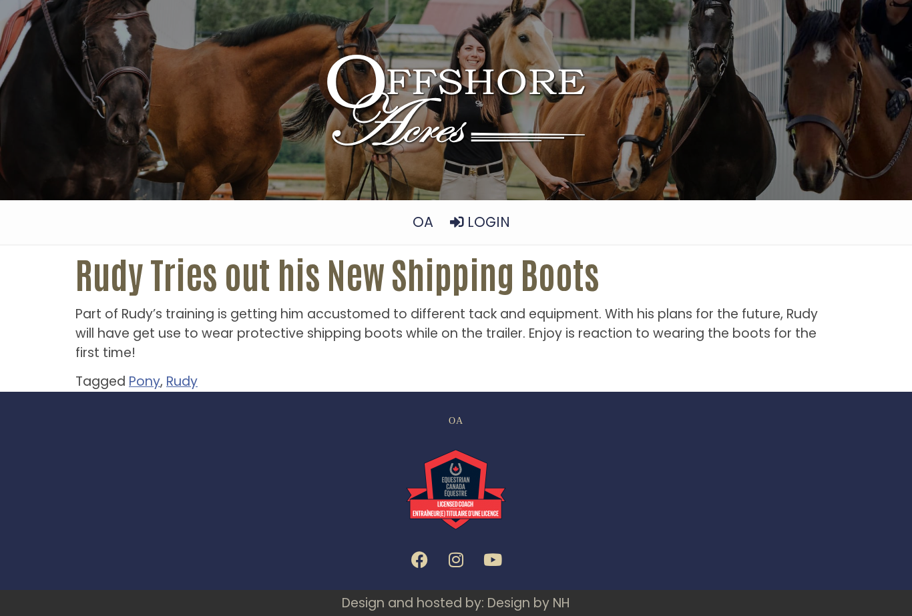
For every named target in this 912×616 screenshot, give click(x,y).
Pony (144, 381)
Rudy (182, 381)
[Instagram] (456, 560)
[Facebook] (419, 560)
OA (423, 222)
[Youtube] (492, 560)
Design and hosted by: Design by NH (456, 603)
